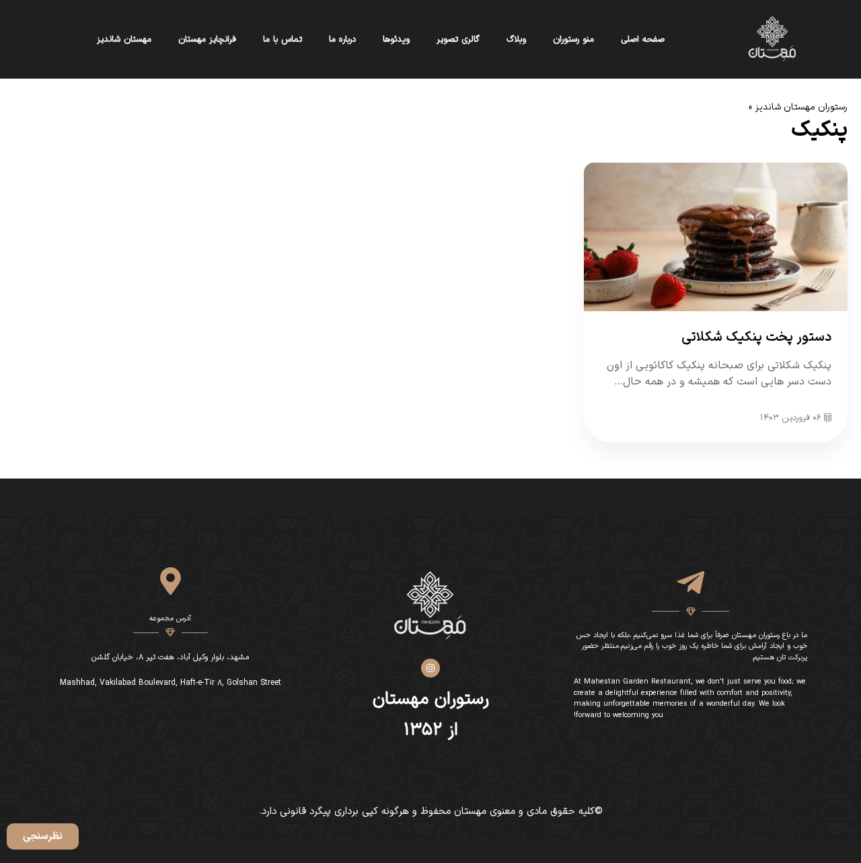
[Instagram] (430, 668)
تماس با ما (282, 39)
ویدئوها (396, 39)
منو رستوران (573, 39)
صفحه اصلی (643, 39)
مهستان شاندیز (124, 39)
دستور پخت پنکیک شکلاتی (756, 337)
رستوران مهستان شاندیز (801, 107)
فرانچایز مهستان (207, 39)
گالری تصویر (458, 39)
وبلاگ (516, 39)
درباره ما (342, 39)
